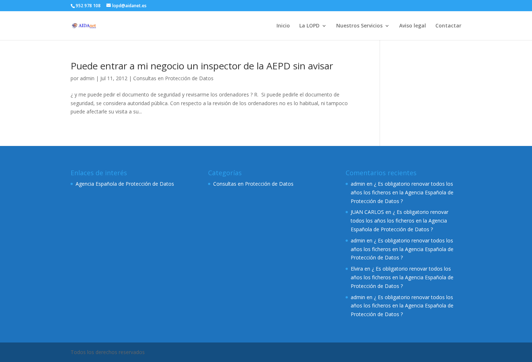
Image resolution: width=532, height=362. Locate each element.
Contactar (448, 26)
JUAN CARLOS (367, 211)
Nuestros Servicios (359, 26)
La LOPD (309, 26)
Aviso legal (412, 26)
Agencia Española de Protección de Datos (125, 183)
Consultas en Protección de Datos (173, 78)
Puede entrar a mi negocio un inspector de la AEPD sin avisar (202, 65)
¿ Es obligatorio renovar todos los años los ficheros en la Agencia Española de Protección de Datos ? (402, 192)
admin (87, 78)
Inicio (283, 26)
